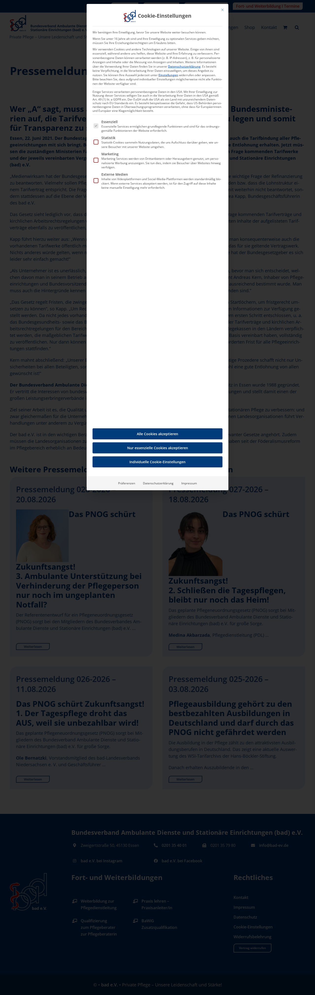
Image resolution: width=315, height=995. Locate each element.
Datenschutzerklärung (184, 66)
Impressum (189, 483)
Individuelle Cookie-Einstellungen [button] (157, 462)
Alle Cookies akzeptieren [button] (157, 434)
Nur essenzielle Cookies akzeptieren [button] (157, 448)
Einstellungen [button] (168, 75)
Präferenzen (126, 483)
